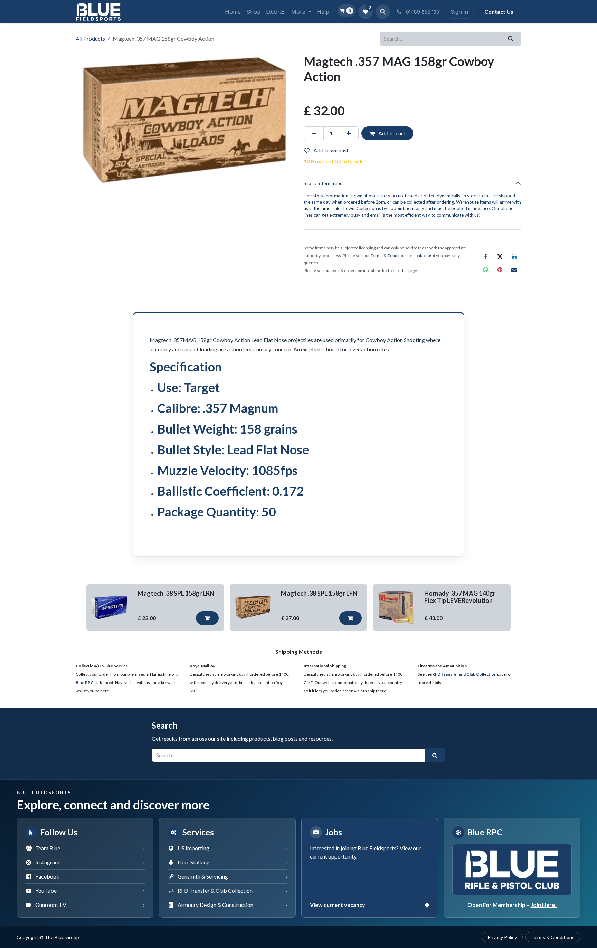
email (375, 215)
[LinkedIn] (514, 256)
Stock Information (323, 183)
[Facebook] (485, 256)
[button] (383, 11)
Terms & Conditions (553, 937)
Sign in (459, 11)
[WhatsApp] (485, 269)
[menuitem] (233, 12)
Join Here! (544, 904)
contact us (422, 255)
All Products (90, 38)
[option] (298, 607)
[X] (499, 256)
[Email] (514, 269)
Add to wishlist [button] (330, 150)
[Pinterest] (499, 269)
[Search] (510, 39)
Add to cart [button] (391, 133)
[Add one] (349, 133)
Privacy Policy (502, 937)
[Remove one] (314, 133)
